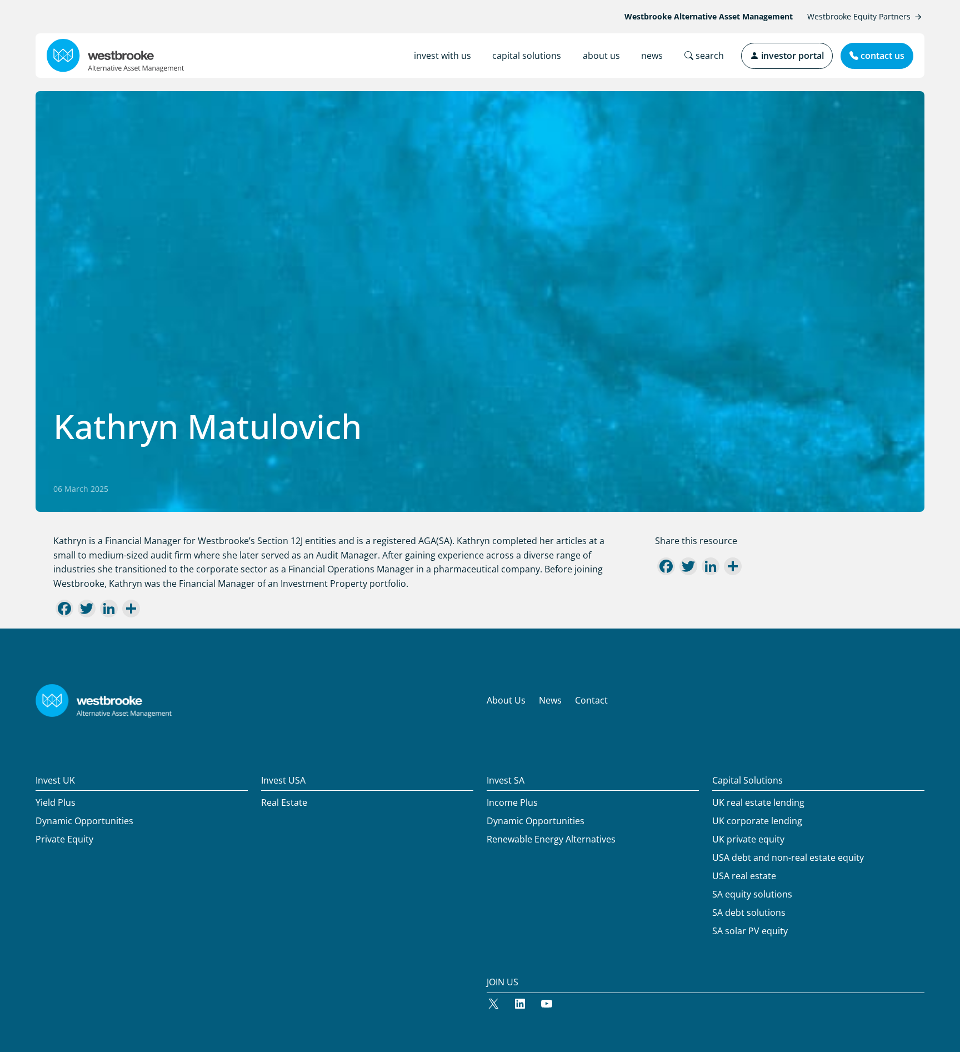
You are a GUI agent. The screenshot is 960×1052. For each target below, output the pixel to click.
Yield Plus (56, 802)
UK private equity (748, 839)
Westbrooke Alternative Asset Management (708, 16)
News (550, 700)
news (652, 55)
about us (601, 55)
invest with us (442, 55)
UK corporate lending (757, 821)
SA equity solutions (752, 894)
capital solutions (526, 55)
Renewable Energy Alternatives (551, 839)
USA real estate (744, 876)
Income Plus (512, 802)
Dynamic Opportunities (84, 821)
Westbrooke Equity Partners (859, 16)
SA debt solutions (749, 912)
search (708, 55)
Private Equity (64, 839)
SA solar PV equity (750, 931)
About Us (506, 700)
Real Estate (284, 802)
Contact (591, 700)
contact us (881, 55)
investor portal (791, 55)
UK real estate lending (758, 802)
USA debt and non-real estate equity (788, 857)
